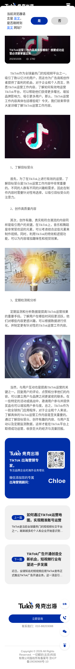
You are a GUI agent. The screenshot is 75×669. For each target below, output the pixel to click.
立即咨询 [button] (37, 618)
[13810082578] (64, 617)
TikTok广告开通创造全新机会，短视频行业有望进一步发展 (44, 559)
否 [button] (59, 21)
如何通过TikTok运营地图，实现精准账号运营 (44, 517)
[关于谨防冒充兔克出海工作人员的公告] (64, 604)
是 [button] (39, 21)
